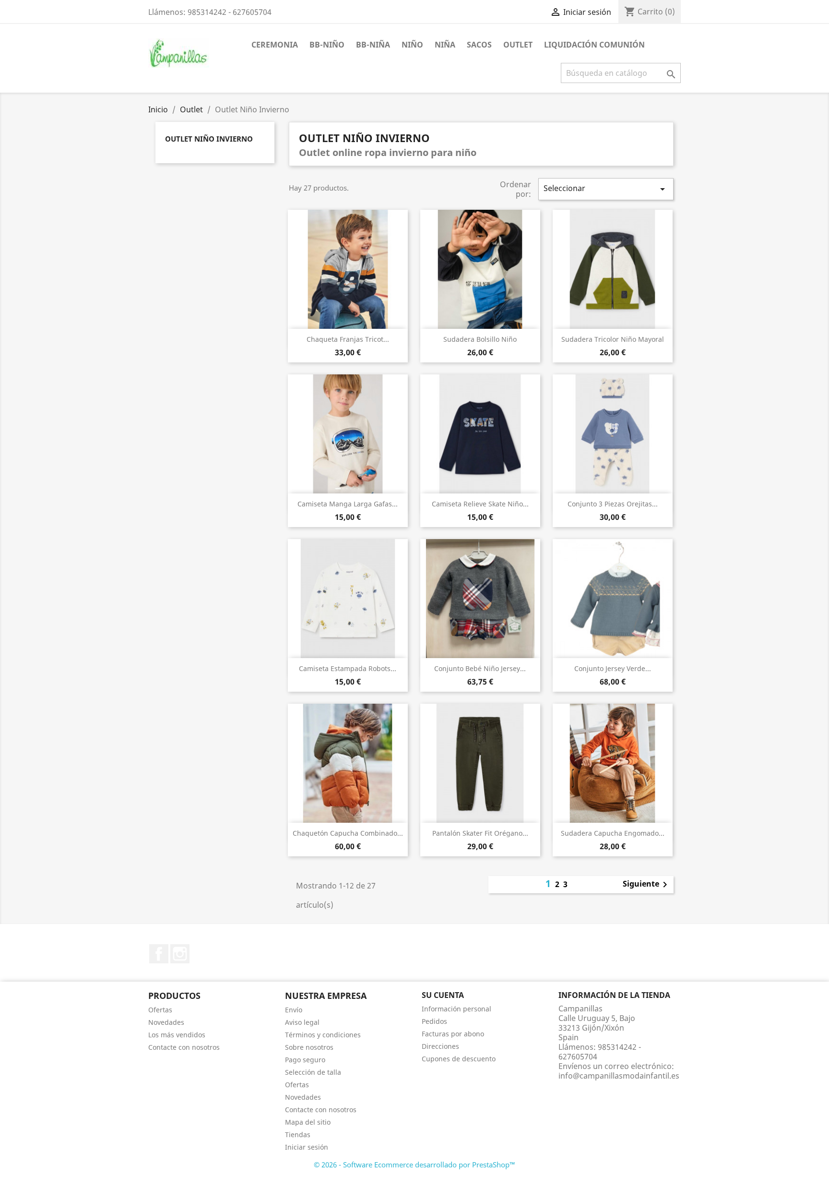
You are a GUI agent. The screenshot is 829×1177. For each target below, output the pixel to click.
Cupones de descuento (459, 1058)
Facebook (158, 953)
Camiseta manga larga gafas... (347, 503)
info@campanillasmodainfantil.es (618, 1075)
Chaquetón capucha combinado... (348, 833)
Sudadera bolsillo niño (480, 339)
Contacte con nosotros (184, 1047)
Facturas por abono (453, 1033)
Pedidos (434, 1021)
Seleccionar (606, 189)
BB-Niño (326, 44)
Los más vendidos (176, 1034)
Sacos (479, 44)
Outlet (518, 44)
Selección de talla (313, 1072)
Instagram (179, 953)
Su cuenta (443, 995)
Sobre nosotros (309, 1047)
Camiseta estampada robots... (347, 668)
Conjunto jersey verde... (612, 668)
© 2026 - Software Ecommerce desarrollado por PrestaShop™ (414, 1164)
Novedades (166, 1022)
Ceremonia (274, 44)
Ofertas (160, 1009)
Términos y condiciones (323, 1034)
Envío (293, 1009)
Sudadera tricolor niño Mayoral (612, 339)
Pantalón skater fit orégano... (480, 833)
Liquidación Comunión (594, 44)
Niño (412, 44)
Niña (445, 44)
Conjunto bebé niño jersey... (480, 668)
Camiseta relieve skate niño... (480, 503)
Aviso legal (302, 1022)
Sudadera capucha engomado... (612, 833)
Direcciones (440, 1046)
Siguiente (647, 884)
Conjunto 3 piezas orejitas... (613, 503)
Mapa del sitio (308, 1122)
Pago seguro (305, 1059)
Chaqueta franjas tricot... (348, 339)
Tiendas (297, 1134)
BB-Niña (373, 44)
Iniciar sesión (306, 1147)
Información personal (456, 1008)
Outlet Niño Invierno (209, 139)
